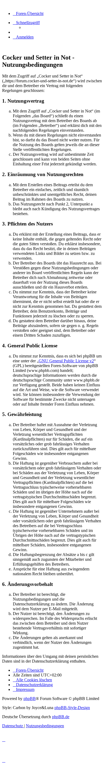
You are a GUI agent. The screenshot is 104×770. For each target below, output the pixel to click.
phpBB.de (60, 716)
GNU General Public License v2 (66, 361)
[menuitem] (23, 37)
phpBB (29, 698)
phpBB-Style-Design (72, 707)
